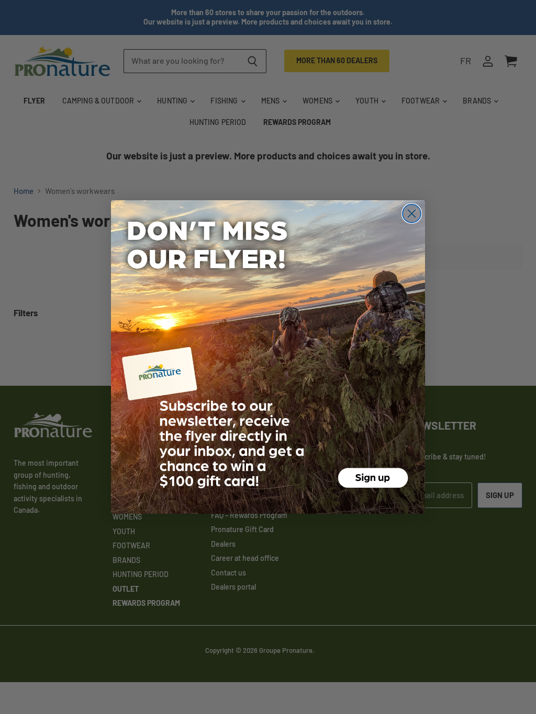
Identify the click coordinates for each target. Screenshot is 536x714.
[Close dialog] (412, 213)
